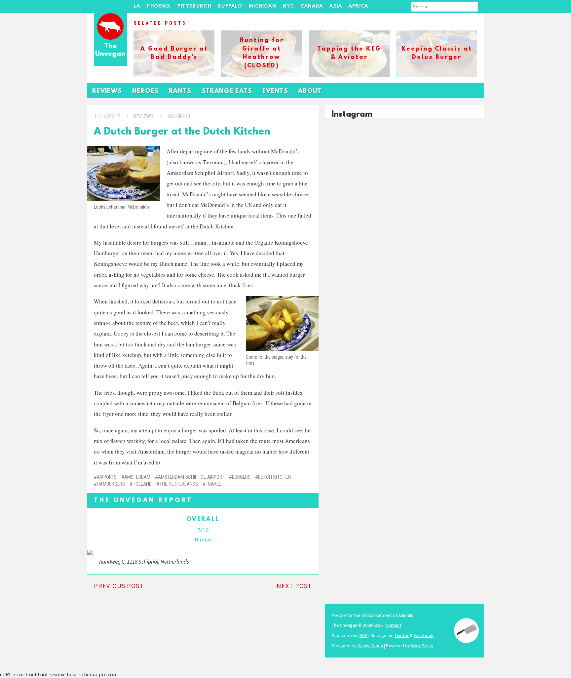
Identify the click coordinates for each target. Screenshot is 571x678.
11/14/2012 (107, 116)
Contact (393, 625)
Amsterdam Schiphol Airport (191, 477)
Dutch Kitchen (274, 477)
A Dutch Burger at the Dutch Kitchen (182, 132)
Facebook (424, 635)
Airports (107, 477)
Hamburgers (111, 484)
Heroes (145, 91)
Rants (180, 91)
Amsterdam (137, 477)
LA (136, 6)
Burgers (241, 477)
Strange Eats (227, 91)
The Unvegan (110, 50)
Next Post (294, 585)
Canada (311, 6)
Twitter (402, 635)
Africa (358, 6)
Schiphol (180, 116)
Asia (335, 6)
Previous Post (119, 585)
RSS (363, 635)
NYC (288, 6)
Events (275, 91)
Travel (213, 484)
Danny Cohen (370, 646)
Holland (142, 484)
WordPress (422, 646)
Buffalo (230, 6)
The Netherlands (178, 484)
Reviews (107, 91)
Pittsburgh (194, 6)
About (310, 91)
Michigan (262, 6)
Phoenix (159, 6)
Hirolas (203, 539)
